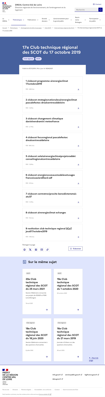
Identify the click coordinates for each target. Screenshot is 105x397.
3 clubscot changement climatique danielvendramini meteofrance (44, 120)
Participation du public (93, 20)
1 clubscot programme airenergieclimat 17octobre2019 (47, 82)
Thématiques (17, 20)
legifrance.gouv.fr (91, 375)
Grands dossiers (44, 20)
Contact (98, 4)
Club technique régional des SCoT (64, 28)
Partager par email (42, 250)
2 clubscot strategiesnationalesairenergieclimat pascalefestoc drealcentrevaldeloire (51, 101)
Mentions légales (26, 390)
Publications (32, 20)
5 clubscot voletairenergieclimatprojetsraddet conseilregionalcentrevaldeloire (51, 158)
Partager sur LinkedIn (36, 250)
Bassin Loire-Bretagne (78, 19)
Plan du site (5, 390)
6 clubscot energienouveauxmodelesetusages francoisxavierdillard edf (50, 176)
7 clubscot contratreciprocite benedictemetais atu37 (51, 195)
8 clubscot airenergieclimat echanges (46, 212)
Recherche (100, 10)
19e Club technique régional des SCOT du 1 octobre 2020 (68, 284)
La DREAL (4, 20)
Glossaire (15, 390)
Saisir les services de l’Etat (70, 390)
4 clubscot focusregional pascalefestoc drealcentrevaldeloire (47, 139)
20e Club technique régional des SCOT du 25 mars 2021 (37, 284)
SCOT (38, 59)
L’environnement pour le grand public (61, 20)
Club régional (28, 59)
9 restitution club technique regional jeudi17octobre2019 (49, 230)
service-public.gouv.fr (72, 375)
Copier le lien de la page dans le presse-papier (47, 250)
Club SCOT (48, 28)
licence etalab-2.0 (44, 394)
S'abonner (77, 248)
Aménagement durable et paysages (31, 28)
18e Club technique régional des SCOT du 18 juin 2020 (37, 333)
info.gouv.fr (56, 375)
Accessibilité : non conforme (42, 390)
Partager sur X (30, 250)
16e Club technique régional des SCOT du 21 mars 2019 (68, 333)
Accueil (4, 28)
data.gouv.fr (56, 379)
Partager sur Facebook (24, 250)
